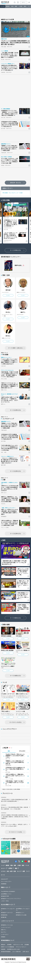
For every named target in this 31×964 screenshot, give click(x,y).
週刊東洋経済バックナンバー (10, 256)
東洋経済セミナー (20, 912)
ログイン (24, 2)
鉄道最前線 (3, 883)
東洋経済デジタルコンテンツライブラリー (11, 898)
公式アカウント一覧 (18, 944)
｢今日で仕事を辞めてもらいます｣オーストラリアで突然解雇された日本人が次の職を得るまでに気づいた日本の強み (9, 448)
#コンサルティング (13, 192)
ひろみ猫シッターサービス (8, 693)
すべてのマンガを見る (16, 722)
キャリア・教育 (21, 871)
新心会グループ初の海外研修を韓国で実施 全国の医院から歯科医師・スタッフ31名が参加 (14, 808)
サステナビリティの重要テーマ (8, 667)
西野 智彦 (8, 290)
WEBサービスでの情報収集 (7, 946)
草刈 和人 (8, 312)
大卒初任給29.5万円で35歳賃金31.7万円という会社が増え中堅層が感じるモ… (15, 769)
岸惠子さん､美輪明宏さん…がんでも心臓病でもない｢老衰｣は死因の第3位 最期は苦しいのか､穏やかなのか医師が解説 (9, 499)
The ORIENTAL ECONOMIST (8, 891)
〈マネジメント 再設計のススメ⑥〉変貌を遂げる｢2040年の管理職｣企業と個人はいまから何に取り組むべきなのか (9, 461)
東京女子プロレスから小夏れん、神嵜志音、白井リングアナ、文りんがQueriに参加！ (14, 825)
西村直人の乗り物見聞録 (7, 650)
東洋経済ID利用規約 (5, 951)
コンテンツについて (5, 927)
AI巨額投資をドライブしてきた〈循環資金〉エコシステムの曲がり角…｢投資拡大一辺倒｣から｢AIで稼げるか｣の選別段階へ (9, 113)
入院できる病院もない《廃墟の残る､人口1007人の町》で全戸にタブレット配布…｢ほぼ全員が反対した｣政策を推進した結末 (9, 523)
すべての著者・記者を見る (15, 348)
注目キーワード (7, 188)
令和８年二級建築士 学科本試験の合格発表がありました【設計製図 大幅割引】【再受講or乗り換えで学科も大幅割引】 (14, 816)
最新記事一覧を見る (15, 182)
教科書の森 (3, 917)
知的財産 (3, 949)
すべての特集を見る (15, 250)
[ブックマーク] (29, 46)
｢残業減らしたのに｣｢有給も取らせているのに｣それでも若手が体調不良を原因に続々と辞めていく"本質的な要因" (9, 148)
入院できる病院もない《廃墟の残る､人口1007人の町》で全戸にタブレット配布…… (15, 776)
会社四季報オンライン (6, 893)
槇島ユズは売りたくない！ (22, 693)
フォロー (8, 295)
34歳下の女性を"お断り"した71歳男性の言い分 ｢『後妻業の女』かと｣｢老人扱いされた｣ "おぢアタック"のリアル (9, 400)
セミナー (3, 868)
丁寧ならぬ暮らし (5, 711)
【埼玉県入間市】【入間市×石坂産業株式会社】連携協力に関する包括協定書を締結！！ (14, 800)
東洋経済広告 (4, 915)
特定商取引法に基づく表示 (13, 949)
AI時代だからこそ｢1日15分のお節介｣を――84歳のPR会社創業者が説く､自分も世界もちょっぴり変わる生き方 (9, 488)
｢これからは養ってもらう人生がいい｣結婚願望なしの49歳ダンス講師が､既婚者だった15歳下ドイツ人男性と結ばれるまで (9, 362)
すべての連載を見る (15, 675)
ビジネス (3, 871)
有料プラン (3, 929)
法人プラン (3, 932)
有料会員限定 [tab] (22, 751)
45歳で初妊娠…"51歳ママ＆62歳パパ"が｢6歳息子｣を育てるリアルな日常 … (15, 782)
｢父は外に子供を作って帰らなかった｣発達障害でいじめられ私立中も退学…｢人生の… (15, 756)
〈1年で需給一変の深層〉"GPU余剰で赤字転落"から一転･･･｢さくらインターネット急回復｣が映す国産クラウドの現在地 (9, 55)
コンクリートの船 (20, 711)
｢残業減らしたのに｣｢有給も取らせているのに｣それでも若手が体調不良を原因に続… (15, 762)
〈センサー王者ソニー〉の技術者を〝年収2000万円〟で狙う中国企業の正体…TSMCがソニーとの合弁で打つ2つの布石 (10, 235)
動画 (25, 6)
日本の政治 (19, 636)
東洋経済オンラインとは (7, 925)
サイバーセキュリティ (6, 881)
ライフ (28, 871)
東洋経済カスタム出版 (21, 915)
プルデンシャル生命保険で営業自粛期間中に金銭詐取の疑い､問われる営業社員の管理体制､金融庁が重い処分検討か (15, 42)
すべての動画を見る (15, 618)
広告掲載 (27, 944)
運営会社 (3, 944)
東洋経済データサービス (7, 912)
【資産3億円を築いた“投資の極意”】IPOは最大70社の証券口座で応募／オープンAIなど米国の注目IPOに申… (14, 562)
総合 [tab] (9, 751)
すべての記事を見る (15, 410)
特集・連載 (14, 6)
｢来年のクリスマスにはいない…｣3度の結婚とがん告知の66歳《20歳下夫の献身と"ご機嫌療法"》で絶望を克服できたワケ (9, 385)
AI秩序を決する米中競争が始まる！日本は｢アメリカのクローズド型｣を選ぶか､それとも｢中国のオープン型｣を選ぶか (9, 68)
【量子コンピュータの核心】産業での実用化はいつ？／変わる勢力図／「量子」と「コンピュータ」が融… (22, 571)
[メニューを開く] (29, 2)
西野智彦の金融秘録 (6, 636)
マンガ (27, 865)
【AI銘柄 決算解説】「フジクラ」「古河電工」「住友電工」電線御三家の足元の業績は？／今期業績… (23, 607)
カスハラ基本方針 (16, 951)
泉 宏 (23, 290)
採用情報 (9, 944)
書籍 (16, 868)
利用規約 (3, 936)
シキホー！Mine (5, 901)
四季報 (10, 868)
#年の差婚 (5, 192)
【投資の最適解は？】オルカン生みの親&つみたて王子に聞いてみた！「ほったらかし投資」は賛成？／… (22, 595)
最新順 (8, 6)
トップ (2, 6)
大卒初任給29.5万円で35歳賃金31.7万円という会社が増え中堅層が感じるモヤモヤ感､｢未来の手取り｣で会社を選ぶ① (9, 124)
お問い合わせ (26, 951)
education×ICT (4, 879)
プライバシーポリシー (21, 946)
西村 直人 (8, 335)
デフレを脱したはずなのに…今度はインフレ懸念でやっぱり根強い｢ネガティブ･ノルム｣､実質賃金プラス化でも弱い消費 (9, 161)
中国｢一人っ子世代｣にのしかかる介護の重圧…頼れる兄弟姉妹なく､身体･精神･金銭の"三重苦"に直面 (9, 512)
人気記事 (5, 748)
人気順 (20, 6)
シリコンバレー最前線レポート (22, 651)
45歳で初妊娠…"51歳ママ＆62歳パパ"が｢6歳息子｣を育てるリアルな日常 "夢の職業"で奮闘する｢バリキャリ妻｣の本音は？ (9, 374)
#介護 (20, 192)
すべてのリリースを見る (15, 832)
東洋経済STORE (5, 896)
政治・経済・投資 (11, 871)
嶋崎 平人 (23, 312)
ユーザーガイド (4, 934)
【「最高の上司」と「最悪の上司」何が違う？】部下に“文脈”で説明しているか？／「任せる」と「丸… (23, 583)
